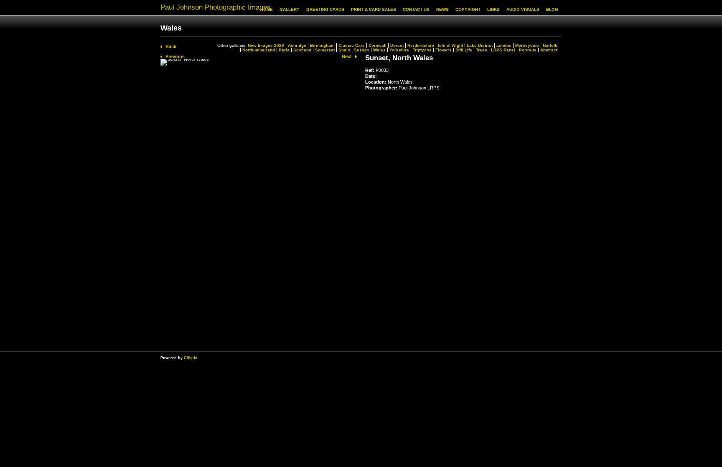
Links (493, 9)
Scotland (302, 50)
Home (266, 9)
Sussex (361, 50)
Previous (175, 56)
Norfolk (550, 45)
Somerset (325, 50)
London (503, 45)
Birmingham (322, 45)
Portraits (527, 50)
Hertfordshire (420, 45)
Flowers (443, 50)
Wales (379, 50)
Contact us (416, 9)
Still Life (463, 50)
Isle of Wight (450, 45)
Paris (284, 50)
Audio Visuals (522, 9)
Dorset (397, 45)
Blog (552, 9)
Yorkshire (399, 50)
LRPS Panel (503, 50)
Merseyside (527, 45)
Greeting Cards (325, 9)
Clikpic (190, 357)
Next (347, 56)
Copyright (467, 9)
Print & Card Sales (373, 9)
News (442, 9)
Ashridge (297, 45)
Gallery (290, 9)
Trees (481, 50)
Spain (344, 50)
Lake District (480, 45)
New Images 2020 (266, 45)
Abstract (548, 50)
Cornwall (377, 45)
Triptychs (422, 50)
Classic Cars (351, 45)
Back (170, 46)
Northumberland (258, 50)
